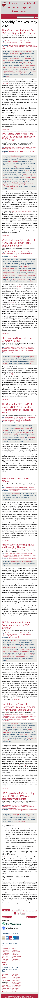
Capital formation (9, 487)
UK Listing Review (9, 857)
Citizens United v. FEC (20, 417)
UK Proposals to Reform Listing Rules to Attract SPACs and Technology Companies (18, 796)
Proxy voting (11, 348)
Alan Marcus (12, 719)
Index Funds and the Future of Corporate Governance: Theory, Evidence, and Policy (19, 275)
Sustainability (5, 150)
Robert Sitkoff (15, 954)
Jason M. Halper (16, 977)
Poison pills (12, 717)
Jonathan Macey (13, 490)
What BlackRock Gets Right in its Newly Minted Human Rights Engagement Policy (19, 243)
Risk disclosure (27, 634)
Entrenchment (5, 716)
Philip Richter (15, 983)
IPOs (16, 487)
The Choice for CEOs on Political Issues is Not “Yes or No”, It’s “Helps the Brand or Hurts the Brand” (19, 408)
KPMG (18, 637)
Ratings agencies (27, 148)
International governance (8, 255)
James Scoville (13, 809)
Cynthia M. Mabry (27, 51)
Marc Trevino (15, 988)
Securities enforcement (8, 489)
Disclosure (31, 41)
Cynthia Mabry (23, 45)
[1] (12, 374)
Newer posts (32, 917)
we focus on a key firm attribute (22, 211)
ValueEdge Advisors (20, 422)
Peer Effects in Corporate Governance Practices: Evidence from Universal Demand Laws (18, 707)
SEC (21, 42)
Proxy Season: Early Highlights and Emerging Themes (18, 546)
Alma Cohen (5, 953)
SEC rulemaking (27, 42)
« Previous (15, 910)
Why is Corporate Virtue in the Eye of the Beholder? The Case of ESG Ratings (19, 136)
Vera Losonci (9, 811)
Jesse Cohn (5, 985)
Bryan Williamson (13, 45)
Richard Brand (6, 980)
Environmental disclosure (9, 42)
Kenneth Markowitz (19, 46)
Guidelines (24, 308)
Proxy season (24, 555)
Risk (21, 634)
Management (24, 716)
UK (17, 808)
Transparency (27, 420)
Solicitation (22, 350)
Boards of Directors (10, 347)
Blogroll (32, 15)
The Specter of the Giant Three (20, 279)
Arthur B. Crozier (6, 986)
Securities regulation (7, 44)
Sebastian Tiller (16, 986)
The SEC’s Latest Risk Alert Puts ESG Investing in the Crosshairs (19, 32)
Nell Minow (11, 422)
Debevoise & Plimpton (20, 811)
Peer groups (5, 717)
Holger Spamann (16, 956)
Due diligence (22, 252)
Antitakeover (8, 714)
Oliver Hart (5, 959)
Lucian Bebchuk (6, 948)
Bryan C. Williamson (8, 60)
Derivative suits (28, 714)
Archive (13, 15)
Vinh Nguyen (5, 720)
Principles (20, 306)
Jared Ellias (5, 954)
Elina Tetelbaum (16, 985)
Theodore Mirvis (16, 982)
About (8, 15)
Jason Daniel (9, 46)
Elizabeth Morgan (13, 558)
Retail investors (23, 487)
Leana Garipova (29, 46)
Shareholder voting (13, 350)
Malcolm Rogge (13, 256)
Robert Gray (21, 353)
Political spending (25, 419)
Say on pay (5, 556)
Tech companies (31, 489)
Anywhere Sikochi (13, 151)
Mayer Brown (28, 353)
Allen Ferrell (5, 956)
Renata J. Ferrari (6, 988)
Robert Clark (5, 950)
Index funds (17, 253)
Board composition (10, 553)
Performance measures (15, 148)
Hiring (26, 15)
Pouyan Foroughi (31, 719)
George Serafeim (13, 161)
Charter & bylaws (21, 347)
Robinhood (31, 487)
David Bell (4, 976)
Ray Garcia (15, 974)
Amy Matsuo (12, 637)
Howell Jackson (6, 961)
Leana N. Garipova (26, 58)
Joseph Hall (15, 976)
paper (27, 170)
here (22, 65)
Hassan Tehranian (21, 719)
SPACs (23, 806)
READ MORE (5, 129)
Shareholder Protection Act (15, 420)
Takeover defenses (21, 717)
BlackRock (8, 252)
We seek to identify (20, 765)
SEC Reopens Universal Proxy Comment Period (17, 339)
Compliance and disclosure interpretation (16, 41)
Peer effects (32, 716)
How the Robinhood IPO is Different (15, 480)
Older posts (7, 917)
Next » (23, 913)
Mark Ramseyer (16, 951)
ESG (17, 42)
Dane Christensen (24, 151)
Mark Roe (14, 953)
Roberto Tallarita (16, 961)
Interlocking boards (15, 716)
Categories (20, 15)
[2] (29, 378)
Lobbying (16, 419)
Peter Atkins (5, 974)
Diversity (30, 553)
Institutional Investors (27, 253)
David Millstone (16, 980)
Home (3, 15)
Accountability (9, 417)
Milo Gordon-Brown (19, 821)
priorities (11, 302)
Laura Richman (13, 353)
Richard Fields (23, 558)
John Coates (5, 951)
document (19, 286)
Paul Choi (4, 983)
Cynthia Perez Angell (14, 58)
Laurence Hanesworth (24, 809)
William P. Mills (16, 979)
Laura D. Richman (16, 356)
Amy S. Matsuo (15, 640)
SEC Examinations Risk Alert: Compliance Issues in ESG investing (17, 625)
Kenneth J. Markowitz (16, 53)
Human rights (9, 253)
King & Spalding (31, 558)
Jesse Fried (5, 957)
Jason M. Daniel (15, 51)
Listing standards (20, 805)
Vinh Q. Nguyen (7, 732)
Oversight (18, 255)
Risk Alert (5, 83)
